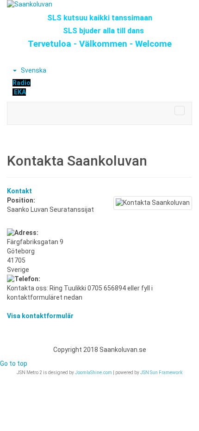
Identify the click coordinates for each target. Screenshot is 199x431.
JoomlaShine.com (93, 372)
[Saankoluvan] (99, 4)
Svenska (32, 70)
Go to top (13, 363)
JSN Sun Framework (161, 372)
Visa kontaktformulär (40, 316)
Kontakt (19, 191)
